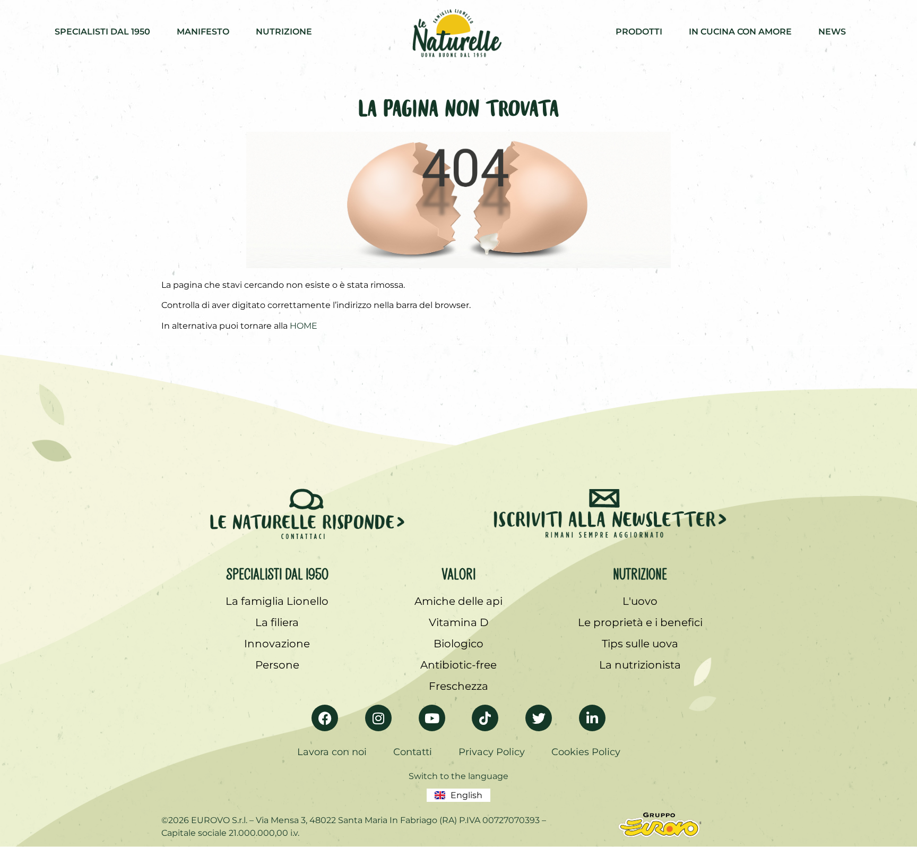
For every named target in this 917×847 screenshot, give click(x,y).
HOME (303, 326)
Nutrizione (640, 572)
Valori (458, 572)
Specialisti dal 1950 (277, 572)
